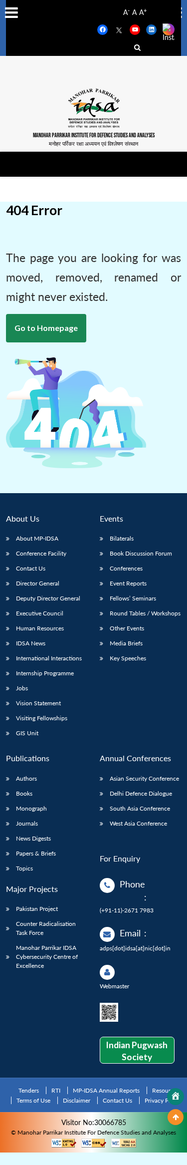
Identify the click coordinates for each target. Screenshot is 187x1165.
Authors (26, 778)
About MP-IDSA (37, 538)
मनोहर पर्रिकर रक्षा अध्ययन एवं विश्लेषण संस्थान (93, 143)
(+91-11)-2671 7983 (127, 910)
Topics (24, 868)
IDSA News (30, 643)
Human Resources (40, 628)
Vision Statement (38, 703)
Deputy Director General (48, 598)
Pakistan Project (37, 908)
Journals (27, 823)
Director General (37, 583)
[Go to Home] (175, 1096)
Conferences (126, 568)
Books (24, 793)
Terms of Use (33, 1100)
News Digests (33, 838)
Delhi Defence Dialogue (141, 793)
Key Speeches (128, 658)
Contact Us (30, 568)
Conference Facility (41, 553)
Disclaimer (76, 1100)
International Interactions (49, 658)
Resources (165, 1090)
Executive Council (39, 613)
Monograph (31, 808)
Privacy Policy (163, 1100)
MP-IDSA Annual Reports (106, 1090)
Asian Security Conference (144, 778)
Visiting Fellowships (41, 718)
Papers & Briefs (36, 853)
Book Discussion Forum (141, 553)
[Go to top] (176, 1117)
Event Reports (128, 583)
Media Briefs (126, 643)
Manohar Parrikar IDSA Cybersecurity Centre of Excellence (47, 956)
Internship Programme (45, 673)
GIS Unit (27, 733)
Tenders (28, 1090)
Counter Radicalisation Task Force (46, 928)
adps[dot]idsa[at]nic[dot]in (135, 948)
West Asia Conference (138, 823)
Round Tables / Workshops (145, 613)
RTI (55, 1090)
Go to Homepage (46, 327)
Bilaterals (122, 538)
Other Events (127, 628)
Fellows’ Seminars (133, 598)
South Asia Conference (140, 808)
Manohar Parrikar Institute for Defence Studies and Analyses (94, 135)
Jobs (22, 688)
